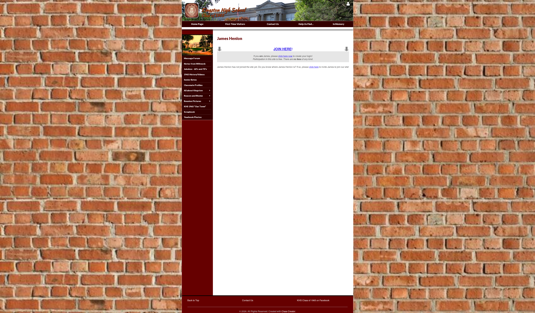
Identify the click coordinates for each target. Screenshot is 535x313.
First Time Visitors (235, 24)
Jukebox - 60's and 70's (195, 69)
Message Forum (192, 58)
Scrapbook (189, 112)
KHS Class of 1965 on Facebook (313, 300)
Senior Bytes (190, 79)
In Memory (338, 24)
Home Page (197, 24)
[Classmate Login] (348, 3)
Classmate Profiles (193, 85)
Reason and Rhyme (193, 95)
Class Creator (288, 311)
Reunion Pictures (192, 101)
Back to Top (193, 300)
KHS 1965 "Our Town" (195, 106)
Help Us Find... (306, 24)
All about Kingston (193, 90)
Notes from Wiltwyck (195, 63)
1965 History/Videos (194, 74)
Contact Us (273, 24)
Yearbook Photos (193, 117)
